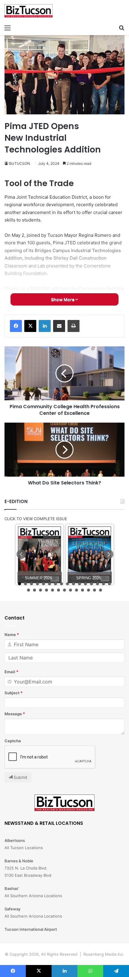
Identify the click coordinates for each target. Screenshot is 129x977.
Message (13, 713)
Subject (12, 692)
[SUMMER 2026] (39, 554)
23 (64, 590)
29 (100, 590)
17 (28, 590)
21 (52, 590)
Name (10, 634)
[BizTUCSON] (28, 10)
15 (103, 583)
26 (82, 590)
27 (88, 590)
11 (79, 583)
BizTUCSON (19, 163)
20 (46, 590)
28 (94, 590)
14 (97, 583)
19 (40, 590)
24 (70, 590)
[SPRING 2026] (89, 554)
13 (91, 583)
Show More (63, 299)
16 (109, 583)
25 (76, 590)
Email (9, 671)
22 (58, 590)
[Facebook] (16, 326)
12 (85, 583)
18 (34, 590)
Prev (21, 554)
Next (108, 554)
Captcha (12, 740)
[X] (30, 326)
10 (73, 583)
